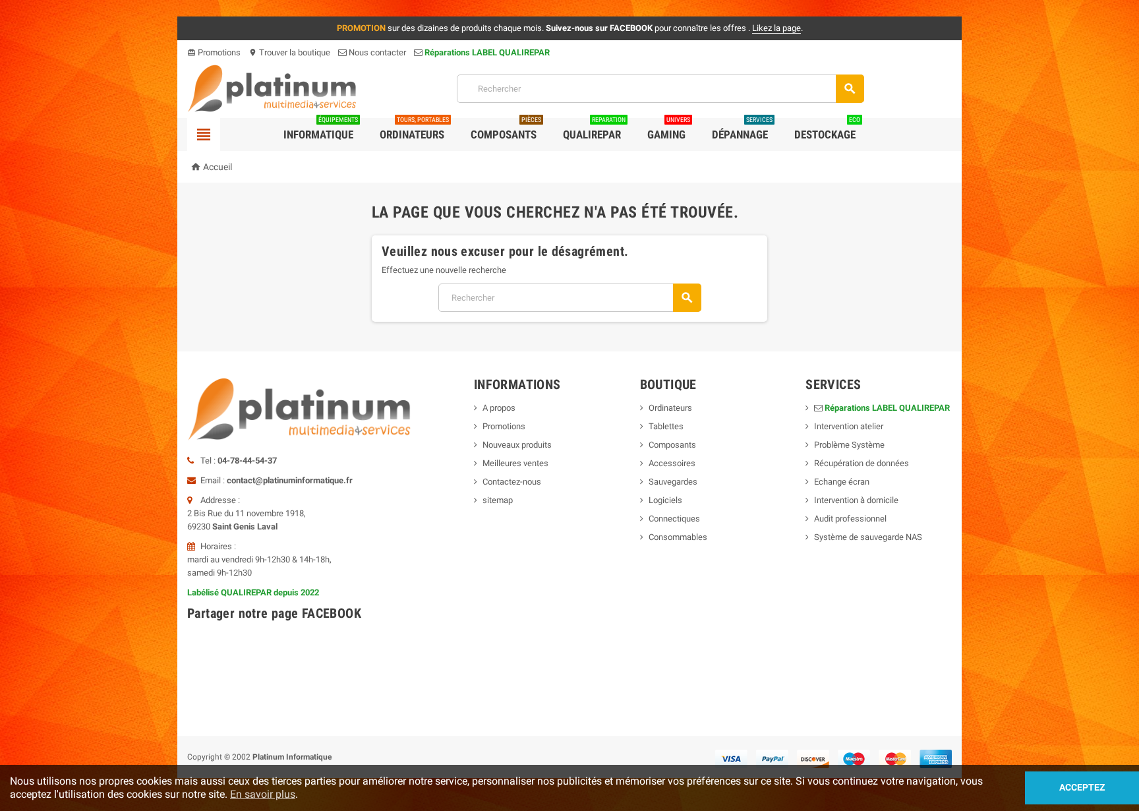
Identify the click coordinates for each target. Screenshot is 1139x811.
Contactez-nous (511, 482)
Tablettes (666, 426)
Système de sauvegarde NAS (868, 537)
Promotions (214, 52)
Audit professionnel (850, 519)
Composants (506, 129)
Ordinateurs (414, 129)
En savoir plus (262, 794)
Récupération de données (861, 463)
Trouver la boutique (289, 52)
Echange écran (841, 482)
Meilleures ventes (515, 463)
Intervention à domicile (856, 500)
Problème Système (849, 445)
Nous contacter (376, 52)
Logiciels (665, 500)
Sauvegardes (673, 482)
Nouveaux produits (517, 445)
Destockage (827, 129)
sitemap (497, 500)
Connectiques (674, 519)
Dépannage (742, 129)
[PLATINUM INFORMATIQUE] (272, 88)
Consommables (678, 537)
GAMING (668, 129)
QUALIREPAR (594, 129)
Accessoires (672, 463)
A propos (498, 408)
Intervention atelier (848, 426)
